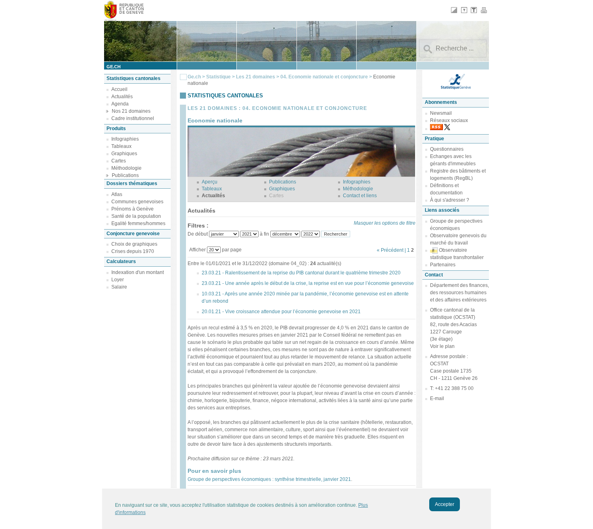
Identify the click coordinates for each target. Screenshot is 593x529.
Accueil (119, 89)
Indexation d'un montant (137, 272)
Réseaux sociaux (449, 120)
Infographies (125, 139)
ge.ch (113, 66)
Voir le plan (442, 346)
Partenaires (442, 265)
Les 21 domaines (255, 77)
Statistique (218, 77)
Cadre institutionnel (132, 118)
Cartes (118, 161)
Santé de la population (136, 216)
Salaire (119, 287)
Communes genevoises (137, 201)
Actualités (122, 96)
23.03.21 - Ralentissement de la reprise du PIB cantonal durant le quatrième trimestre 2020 (301, 273)
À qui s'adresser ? (449, 200)
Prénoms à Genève (132, 209)
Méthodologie (126, 168)
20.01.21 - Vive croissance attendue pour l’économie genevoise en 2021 (281, 311)
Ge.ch (194, 77)
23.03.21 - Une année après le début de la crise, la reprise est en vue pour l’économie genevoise (308, 283)
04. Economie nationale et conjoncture (324, 77)
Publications (125, 175)
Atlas (116, 194)
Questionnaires (447, 149)
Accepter (444, 504)
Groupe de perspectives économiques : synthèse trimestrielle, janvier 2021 (269, 479)
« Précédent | (392, 250)
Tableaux (121, 146)
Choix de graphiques (134, 244)
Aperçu (209, 182)
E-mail (437, 398)
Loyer (117, 279)
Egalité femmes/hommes (138, 223)
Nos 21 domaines (131, 111)
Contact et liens (360, 195)
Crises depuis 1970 (132, 251)
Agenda (120, 104)
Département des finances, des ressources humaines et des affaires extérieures (459, 292)
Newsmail (441, 113)
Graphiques (124, 153)
